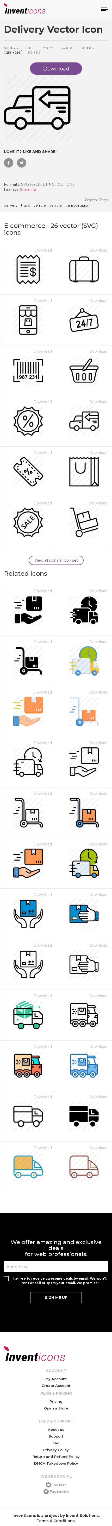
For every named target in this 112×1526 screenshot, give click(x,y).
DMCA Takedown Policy (56, 1463)
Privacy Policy (56, 1450)
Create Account (56, 1385)
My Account (56, 1379)
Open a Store (56, 1408)
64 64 (66, 48)
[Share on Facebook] (8, 163)
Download (42, 250)
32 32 (47, 48)
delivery (10, 205)
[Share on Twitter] (21, 163)
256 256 (13, 52)
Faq (56, 1443)
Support (56, 1436)
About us (56, 1429)
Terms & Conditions (56, 1520)
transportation (77, 205)
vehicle (40, 205)
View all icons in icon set (56, 560)
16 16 (29, 48)
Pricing (56, 1401)
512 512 (34, 52)
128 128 (87, 48)
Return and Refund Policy (56, 1456)
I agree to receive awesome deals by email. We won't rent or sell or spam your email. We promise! (60, 1281)
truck (25, 205)
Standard (28, 189)
